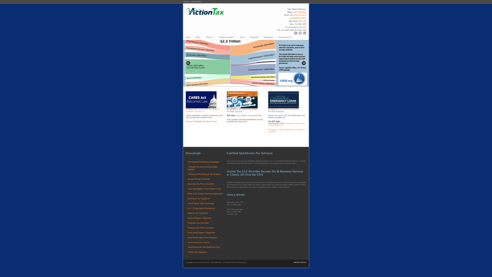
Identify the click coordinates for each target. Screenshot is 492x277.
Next (303, 63)
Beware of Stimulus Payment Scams (201, 121)
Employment (268, 37)
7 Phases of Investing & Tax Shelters (204, 174)
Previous (188, 63)
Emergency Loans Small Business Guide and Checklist (286, 130)
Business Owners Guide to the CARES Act (286, 124)
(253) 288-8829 (300, 12)
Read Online (241, 115)
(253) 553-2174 (300, 15)
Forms (242, 37)
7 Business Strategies (227, 37)
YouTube (186, 1)
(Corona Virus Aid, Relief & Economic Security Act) (203, 110)
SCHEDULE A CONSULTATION (242, 109)
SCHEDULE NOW (298, 18)
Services (210, 37)
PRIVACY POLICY (300, 262)
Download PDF (255, 115)
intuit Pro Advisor (196, 1)
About (198, 37)
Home (188, 37)
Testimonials (254, 37)
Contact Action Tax (285, 37)
